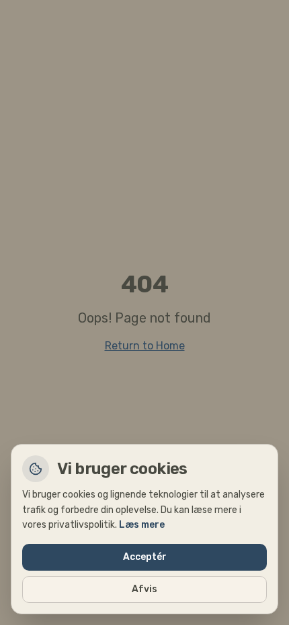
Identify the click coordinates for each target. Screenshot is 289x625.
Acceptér (145, 557)
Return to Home (145, 345)
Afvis (144, 589)
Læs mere (142, 524)
